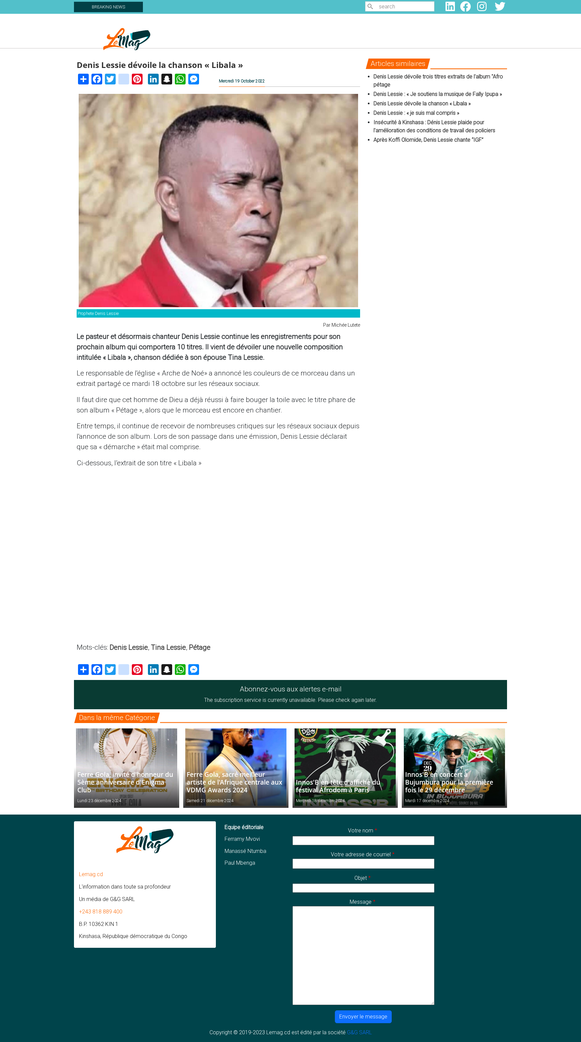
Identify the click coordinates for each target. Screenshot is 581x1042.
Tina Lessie (168, 647)
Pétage (199, 647)
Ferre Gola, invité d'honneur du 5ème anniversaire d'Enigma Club (125, 782)
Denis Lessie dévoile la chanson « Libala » (422, 103)
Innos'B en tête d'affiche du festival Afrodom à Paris (338, 786)
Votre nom (360, 830)
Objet (360, 878)
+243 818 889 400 (100, 911)
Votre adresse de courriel (361, 854)
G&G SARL (359, 1032)
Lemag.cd (91, 874)
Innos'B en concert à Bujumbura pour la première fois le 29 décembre (449, 782)
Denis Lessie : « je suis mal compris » (416, 113)
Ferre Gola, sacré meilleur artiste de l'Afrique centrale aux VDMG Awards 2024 (234, 782)
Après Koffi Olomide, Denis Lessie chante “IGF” (428, 140)
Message (361, 902)
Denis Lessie (129, 647)
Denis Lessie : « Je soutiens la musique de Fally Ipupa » (438, 94)
